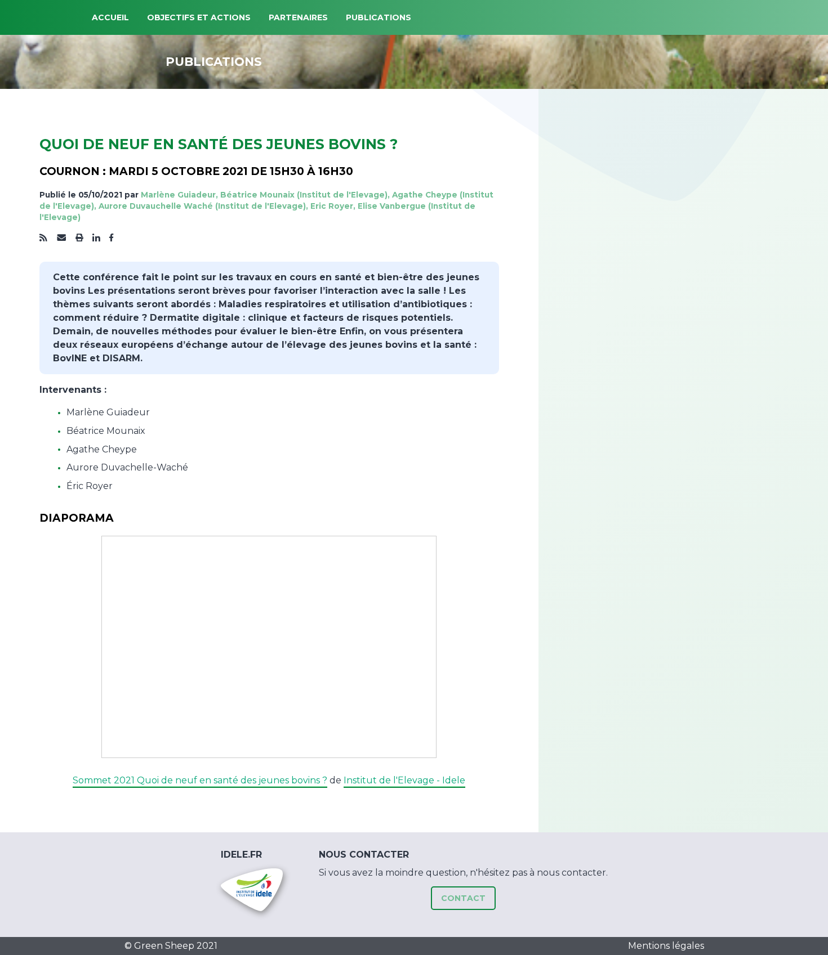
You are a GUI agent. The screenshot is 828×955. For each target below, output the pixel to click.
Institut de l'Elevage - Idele (404, 780)
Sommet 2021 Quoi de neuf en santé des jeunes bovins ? (200, 780)
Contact (463, 898)
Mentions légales (666, 945)
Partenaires (298, 17)
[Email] (61, 238)
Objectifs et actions (199, 17)
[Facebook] (111, 238)
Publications (378, 17)
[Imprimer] (79, 238)
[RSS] (43, 238)
